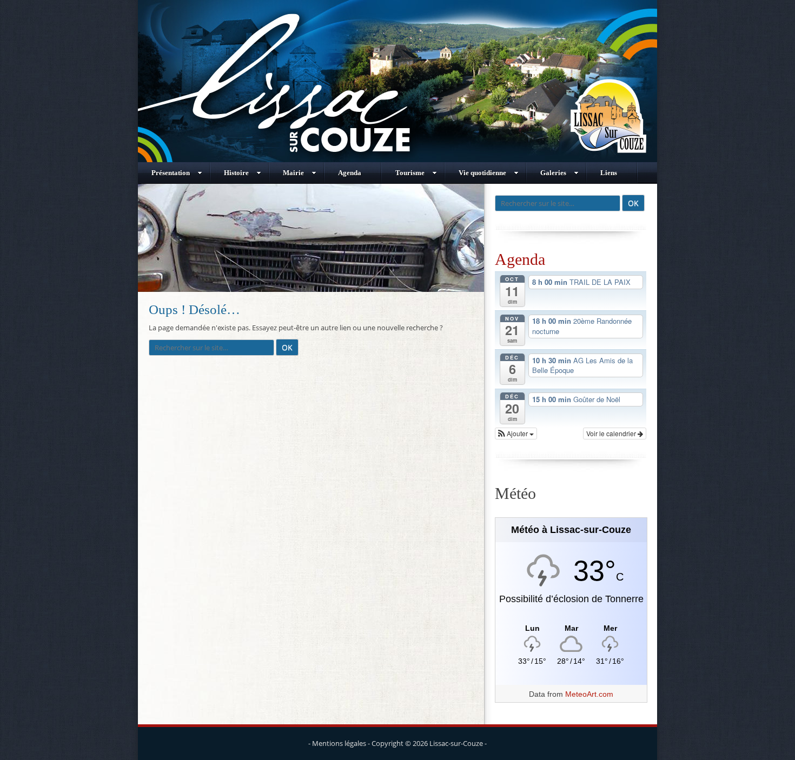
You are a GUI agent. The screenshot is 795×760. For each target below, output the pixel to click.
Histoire (236, 173)
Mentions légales (339, 743)
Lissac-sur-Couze (456, 743)
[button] (515, 433)
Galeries (553, 173)
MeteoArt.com (589, 694)
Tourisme (410, 173)
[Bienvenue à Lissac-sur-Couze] (397, 159)
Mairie (293, 173)
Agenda (349, 173)
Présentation (170, 173)
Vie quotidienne (482, 173)
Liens (608, 173)
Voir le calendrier (612, 433)
